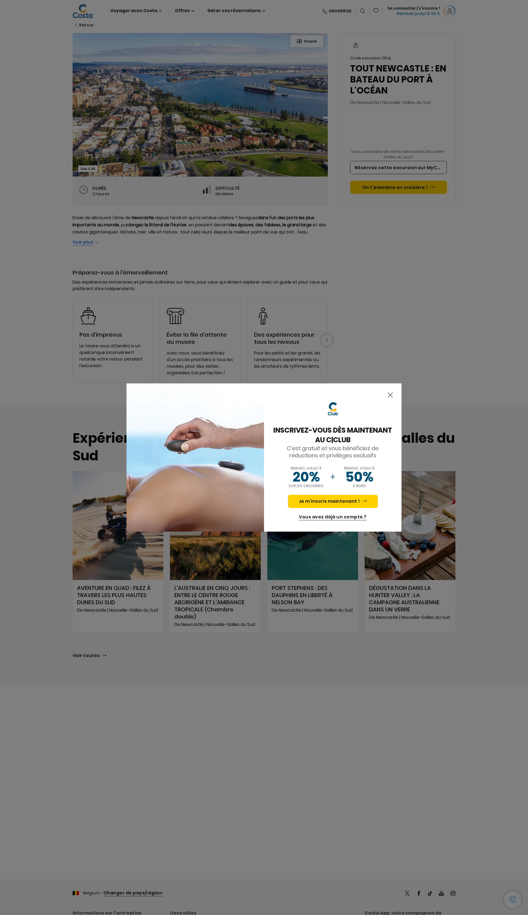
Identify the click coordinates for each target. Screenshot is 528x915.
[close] (390, 395)
